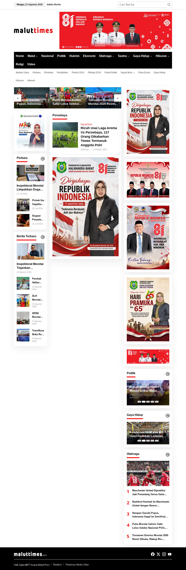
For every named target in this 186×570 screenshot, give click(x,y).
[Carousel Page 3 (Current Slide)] (148, 402)
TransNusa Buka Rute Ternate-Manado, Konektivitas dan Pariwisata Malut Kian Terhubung (38, 332)
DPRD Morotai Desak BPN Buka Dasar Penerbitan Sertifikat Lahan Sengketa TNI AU (37, 315)
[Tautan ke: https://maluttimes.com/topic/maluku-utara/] (43, 237)
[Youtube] (169, 554)
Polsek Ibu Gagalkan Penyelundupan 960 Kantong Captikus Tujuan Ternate (38, 202)
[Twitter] (158, 554)
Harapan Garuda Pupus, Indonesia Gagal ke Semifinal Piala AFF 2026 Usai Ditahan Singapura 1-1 (31, 102)
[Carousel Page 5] (157, 402)
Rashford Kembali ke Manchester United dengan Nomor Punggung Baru (150, 504)
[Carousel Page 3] (148, 441)
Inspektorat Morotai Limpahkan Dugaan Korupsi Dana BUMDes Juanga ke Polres (30, 188)
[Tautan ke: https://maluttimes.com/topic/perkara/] (43, 159)
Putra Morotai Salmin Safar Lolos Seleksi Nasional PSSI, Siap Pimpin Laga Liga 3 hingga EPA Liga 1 (66, 102)
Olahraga (85, 149)
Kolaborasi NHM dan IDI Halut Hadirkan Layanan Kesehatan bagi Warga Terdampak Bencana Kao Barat (147, 434)
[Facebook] (152, 554)
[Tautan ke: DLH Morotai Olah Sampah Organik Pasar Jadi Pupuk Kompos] (23, 300)
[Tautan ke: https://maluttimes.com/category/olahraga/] (167, 454)
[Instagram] (164, 554)
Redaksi (57, 564)
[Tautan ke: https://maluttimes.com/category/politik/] (167, 374)
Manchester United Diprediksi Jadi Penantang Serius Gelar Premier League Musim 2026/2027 (148, 492)
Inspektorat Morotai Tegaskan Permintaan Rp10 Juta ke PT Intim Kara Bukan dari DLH (30, 266)
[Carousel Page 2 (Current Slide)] (143, 441)
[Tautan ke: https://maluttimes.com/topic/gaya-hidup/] (167, 415)
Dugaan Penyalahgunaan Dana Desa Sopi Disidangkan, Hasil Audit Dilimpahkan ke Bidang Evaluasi (38, 218)
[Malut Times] (36, 30)
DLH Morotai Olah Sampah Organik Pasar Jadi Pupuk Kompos (38, 298)
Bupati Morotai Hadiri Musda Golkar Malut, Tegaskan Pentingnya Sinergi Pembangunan (140, 389)
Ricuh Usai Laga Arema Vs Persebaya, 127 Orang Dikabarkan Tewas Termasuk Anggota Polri (99, 136)
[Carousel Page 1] (139, 402)
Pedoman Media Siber (77, 564)
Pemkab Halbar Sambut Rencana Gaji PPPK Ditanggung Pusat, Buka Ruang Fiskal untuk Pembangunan (38, 281)
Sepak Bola (86, 124)
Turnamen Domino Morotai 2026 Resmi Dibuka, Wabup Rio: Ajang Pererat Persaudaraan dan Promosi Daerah (102, 102)
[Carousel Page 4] (152, 402)
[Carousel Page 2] (143, 402)
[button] (169, 4)
